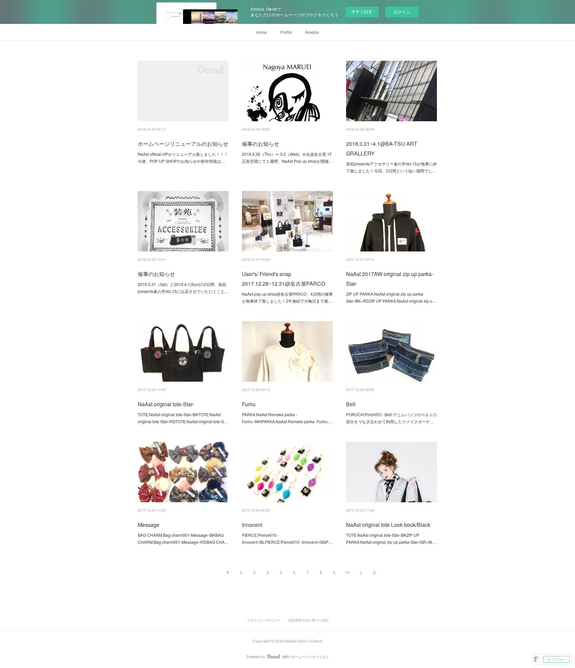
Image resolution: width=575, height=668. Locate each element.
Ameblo (312, 32)
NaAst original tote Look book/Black (388, 524)
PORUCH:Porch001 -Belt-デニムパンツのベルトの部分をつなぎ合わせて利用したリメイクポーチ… (391, 418)
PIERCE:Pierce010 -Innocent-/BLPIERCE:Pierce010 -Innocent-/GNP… (287, 538)
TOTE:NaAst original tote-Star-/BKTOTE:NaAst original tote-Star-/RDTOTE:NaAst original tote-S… (183, 418)
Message (148, 524)
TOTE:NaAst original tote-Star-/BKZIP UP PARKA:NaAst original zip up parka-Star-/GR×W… (391, 538)
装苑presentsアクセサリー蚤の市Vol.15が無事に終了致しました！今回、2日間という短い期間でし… (391, 167)
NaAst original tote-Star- (166, 404)
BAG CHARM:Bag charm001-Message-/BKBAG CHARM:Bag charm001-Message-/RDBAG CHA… (183, 538)
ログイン (402, 12)
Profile (286, 32)
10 (347, 572)
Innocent (252, 524)
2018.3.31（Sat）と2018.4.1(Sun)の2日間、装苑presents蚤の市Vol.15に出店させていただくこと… (183, 287)
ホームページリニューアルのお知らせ (183, 143)
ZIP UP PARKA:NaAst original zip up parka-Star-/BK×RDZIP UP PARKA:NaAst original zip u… (391, 297)
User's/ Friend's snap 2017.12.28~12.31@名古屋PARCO (283, 278)
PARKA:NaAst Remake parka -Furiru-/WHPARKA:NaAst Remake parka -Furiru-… (287, 418)
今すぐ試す (362, 11)
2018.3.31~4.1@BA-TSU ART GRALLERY (381, 148)
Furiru (249, 404)
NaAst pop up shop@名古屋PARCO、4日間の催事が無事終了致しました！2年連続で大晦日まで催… (287, 297)
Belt (350, 404)
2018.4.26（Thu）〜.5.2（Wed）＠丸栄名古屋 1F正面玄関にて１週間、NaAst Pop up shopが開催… (287, 157)
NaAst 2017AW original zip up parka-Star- (389, 278)
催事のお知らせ (260, 143)
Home (261, 32)
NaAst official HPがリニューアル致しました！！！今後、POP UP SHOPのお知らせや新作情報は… (183, 157)
